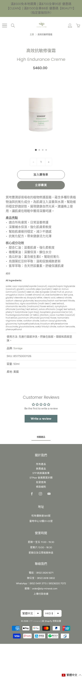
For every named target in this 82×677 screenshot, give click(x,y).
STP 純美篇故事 (41, 473)
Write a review (41, 418)
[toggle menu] (4, 25)
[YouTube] (49, 494)
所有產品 (41, 464)
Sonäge (18, 348)
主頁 (32, 34)
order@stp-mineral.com (44, 588)
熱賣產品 (41, 468)
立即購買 (41, 185)
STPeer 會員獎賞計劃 (41, 477)
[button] (36, 150)
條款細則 (41, 486)
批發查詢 (41, 482)
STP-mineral (34, 621)
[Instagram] (40, 494)
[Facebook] (31, 494)
